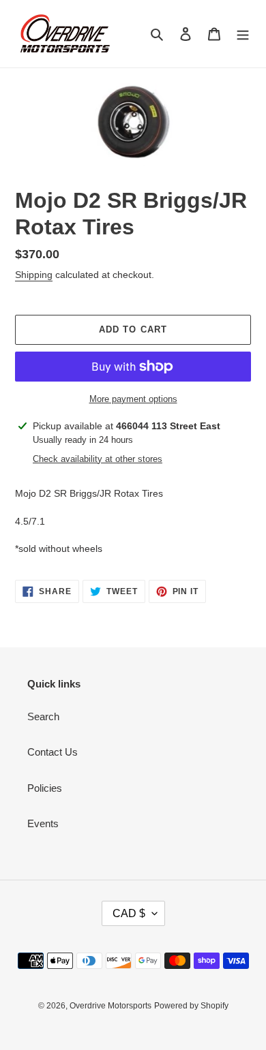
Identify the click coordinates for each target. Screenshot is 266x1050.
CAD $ (129, 913)
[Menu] (242, 33)
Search (43, 716)
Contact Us (52, 752)
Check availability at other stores (97, 459)
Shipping (34, 274)
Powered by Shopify (191, 1005)
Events (43, 823)
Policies (44, 788)
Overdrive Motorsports (110, 1005)
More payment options (133, 399)
